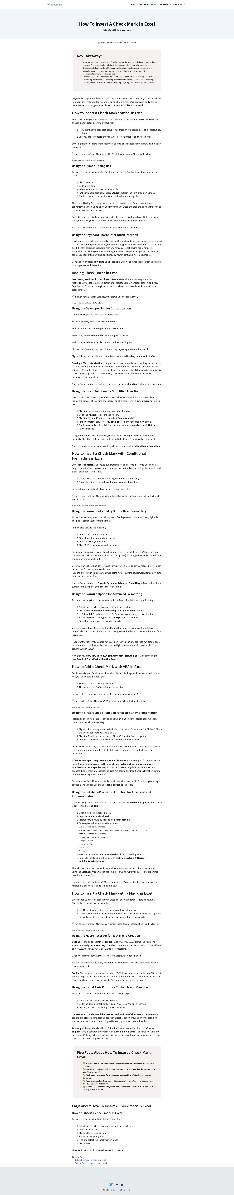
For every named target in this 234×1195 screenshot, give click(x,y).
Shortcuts (165, 4)
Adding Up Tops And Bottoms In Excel (91, 1163)
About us (125, 1190)
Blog (139, 4)
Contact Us (109, 1190)
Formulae (177, 4)
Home (133, 4)
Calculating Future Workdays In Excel (90, 1160)
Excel (146, 4)
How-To (154, 4)
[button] (184, 4)
